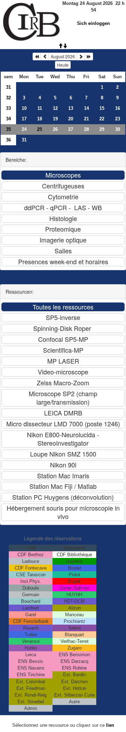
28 (86, 129)
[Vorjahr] (37, 56)
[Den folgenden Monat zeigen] (81, 56)
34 (8, 118)
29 (101, 129)
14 (86, 108)
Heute (63, 65)
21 (86, 118)
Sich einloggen (93, 23)
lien (110, 725)
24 (24, 129)
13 (70, 108)
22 (101, 118)
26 (55, 129)
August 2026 (63, 56)
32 (8, 97)
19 (55, 118)
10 (24, 108)
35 (8, 129)
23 (117, 118)
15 (101, 108)
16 (117, 108)
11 (39, 108)
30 (117, 129)
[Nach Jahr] (89, 56)
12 (55, 108)
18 (39, 118)
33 (8, 108)
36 (8, 139)
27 (70, 129)
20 (70, 118)
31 (8, 87)
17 (24, 118)
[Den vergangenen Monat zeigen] (45, 56)
